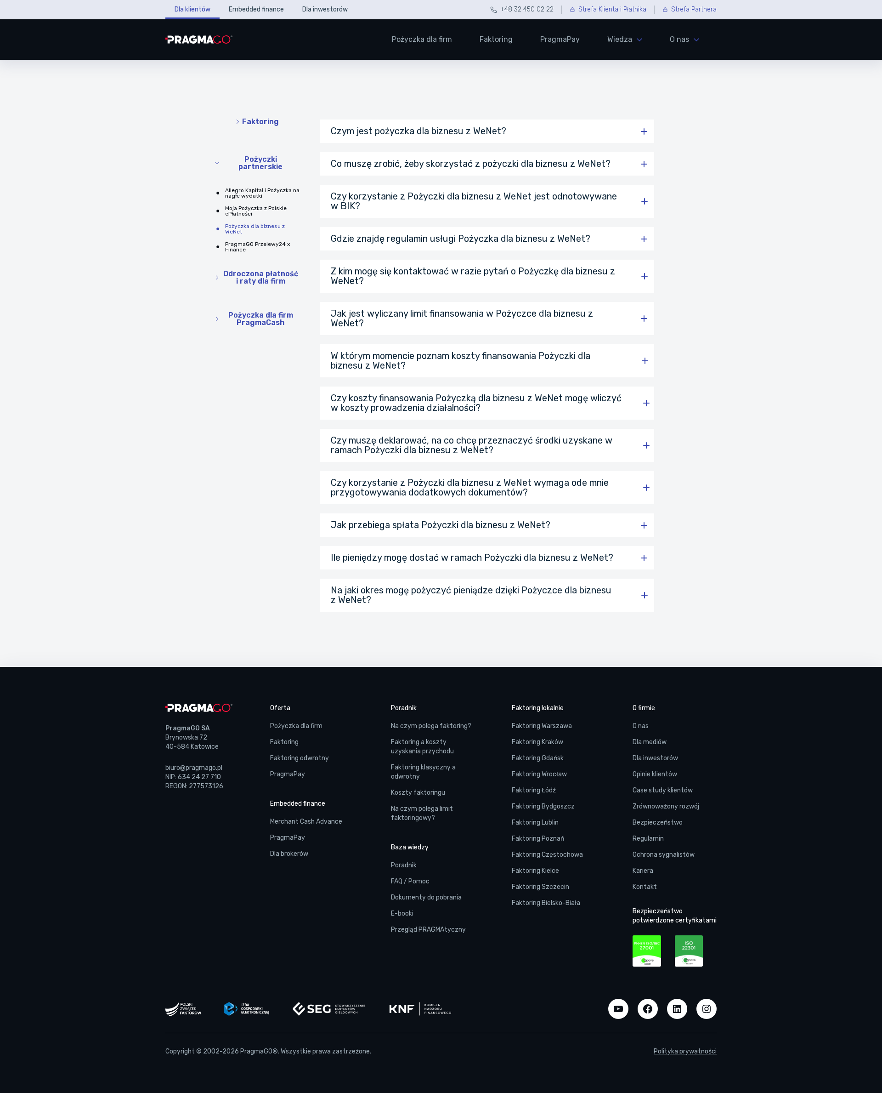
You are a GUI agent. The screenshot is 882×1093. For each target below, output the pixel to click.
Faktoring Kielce (535, 871)
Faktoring (496, 39)
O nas (641, 726)
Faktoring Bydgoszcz (543, 806)
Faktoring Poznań (538, 839)
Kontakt (645, 887)
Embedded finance (256, 9)
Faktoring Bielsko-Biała (546, 903)
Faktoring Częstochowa (547, 855)
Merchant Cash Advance (306, 821)
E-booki (402, 913)
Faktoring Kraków (537, 742)
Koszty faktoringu (418, 793)
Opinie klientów (655, 774)
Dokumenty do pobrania (426, 897)
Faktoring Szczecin (540, 887)
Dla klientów (192, 9)
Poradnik (404, 865)
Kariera (643, 871)
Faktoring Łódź (534, 790)
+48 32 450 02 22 (527, 9)
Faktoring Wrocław (539, 774)
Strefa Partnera (694, 9)
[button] (487, 131)
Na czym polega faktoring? (431, 726)
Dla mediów (650, 742)
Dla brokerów (289, 854)
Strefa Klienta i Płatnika (612, 9)
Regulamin (648, 839)
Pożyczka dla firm (422, 39)
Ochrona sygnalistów (664, 855)
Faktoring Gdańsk (538, 758)
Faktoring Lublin (535, 822)
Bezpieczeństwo (658, 822)
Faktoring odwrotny (299, 758)
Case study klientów (663, 790)
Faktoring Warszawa (542, 726)
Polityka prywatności (685, 1051)
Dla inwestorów (325, 9)
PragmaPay (560, 39)
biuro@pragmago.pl (193, 768)
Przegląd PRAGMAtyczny (428, 930)
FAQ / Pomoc (410, 881)
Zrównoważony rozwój (666, 806)
